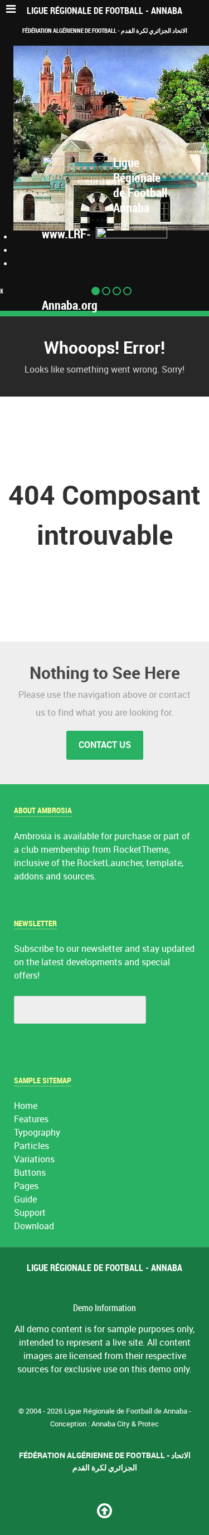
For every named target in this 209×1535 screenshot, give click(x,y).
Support (30, 1213)
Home (25, 1106)
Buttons (30, 1172)
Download (34, 1226)
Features (31, 1119)
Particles (31, 1146)
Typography (37, 1132)
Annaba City (110, 1424)
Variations (34, 1159)
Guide (25, 1199)
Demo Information (104, 1308)
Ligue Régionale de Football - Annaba (104, 11)
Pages (26, 1186)
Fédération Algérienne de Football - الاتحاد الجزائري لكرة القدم (104, 31)
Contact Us (105, 745)
